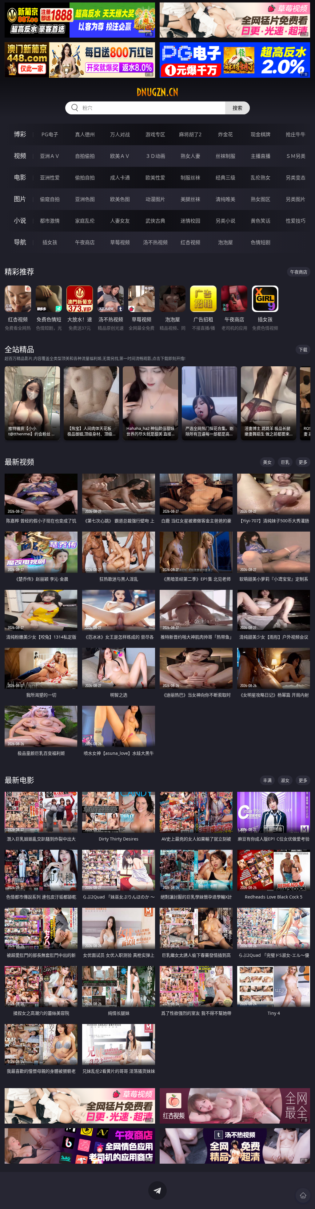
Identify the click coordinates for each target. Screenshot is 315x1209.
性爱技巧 (295, 220)
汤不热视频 (155, 242)
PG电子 (50, 134)
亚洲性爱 (50, 177)
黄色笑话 (260, 220)
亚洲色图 (85, 199)
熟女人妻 (190, 156)
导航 (20, 242)
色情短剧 (260, 242)
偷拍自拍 (85, 177)
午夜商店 (85, 242)
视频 (20, 156)
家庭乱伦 (85, 220)
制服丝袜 (190, 177)
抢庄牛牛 (295, 134)
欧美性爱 (155, 177)
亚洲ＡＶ (50, 156)
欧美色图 (120, 199)
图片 (20, 199)
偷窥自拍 (50, 199)
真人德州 (85, 134)
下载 (303, 349)
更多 (303, 462)
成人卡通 (120, 177)
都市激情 (50, 220)
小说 (20, 220)
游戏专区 (155, 134)
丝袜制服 (225, 156)
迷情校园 (190, 220)
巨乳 (285, 462)
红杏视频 (190, 242)
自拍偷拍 (85, 156)
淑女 (285, 780)
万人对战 (120, 134)
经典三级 (225, 177)
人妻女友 (120, 220)
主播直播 (260, 156)
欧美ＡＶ (120, 156)
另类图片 (295, 199)
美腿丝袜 (190, 199)
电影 (20, 177)
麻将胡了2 (190, 134)
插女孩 (49, 242)
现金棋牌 (260, 134)
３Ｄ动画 (155, 156)
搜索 (237, 108)
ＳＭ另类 (295, 156)
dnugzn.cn (157, 92)
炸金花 (225, 134)
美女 (267, 462)
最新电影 (19, 780)
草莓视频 (120, 242)
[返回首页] (303, 1195)
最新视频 (19, 462)
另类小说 (225, 220)
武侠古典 (155, 220)
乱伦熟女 (260, 177)
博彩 (20, 134)
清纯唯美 (225, 199)
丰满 (267, 780)
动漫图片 (155, 199)
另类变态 (295, 177)
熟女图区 (260, 199)
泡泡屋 (225, 242)
